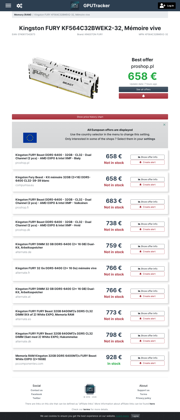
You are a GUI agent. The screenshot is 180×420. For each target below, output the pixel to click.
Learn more (122, 416)
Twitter (37, 398)
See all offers (143, 89)
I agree (135, 416)
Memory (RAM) (22, 14)
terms (86, 409)
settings (149, 139)
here (152, 403)
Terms (143, 394)
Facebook (36, 394)
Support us (143, 390)
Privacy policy (143, 398)
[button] (19, 6)
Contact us (37, 390)
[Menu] (8, 6)
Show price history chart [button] (90, 116)
